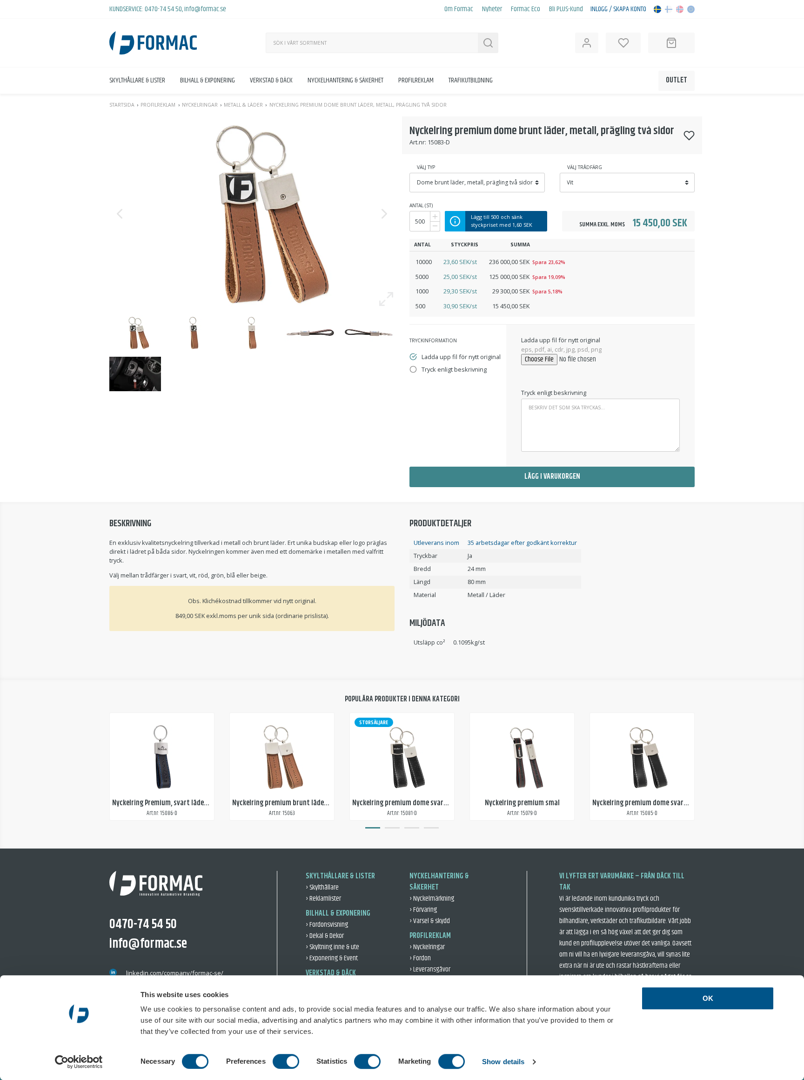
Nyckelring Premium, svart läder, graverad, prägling (188, 803)
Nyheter (492, 9)
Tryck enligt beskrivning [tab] (454, 369)
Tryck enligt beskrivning (553, 392)
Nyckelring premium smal (522, 803)
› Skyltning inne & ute (332, 947)
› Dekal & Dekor (325, 936)
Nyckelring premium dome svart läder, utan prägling (669, 803)
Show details (503, 1062)
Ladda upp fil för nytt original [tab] (461, 357)
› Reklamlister (323, 898)
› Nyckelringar (427, 947)
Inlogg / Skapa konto (618, 9)
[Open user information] (586, 43)
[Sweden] (657, 9)
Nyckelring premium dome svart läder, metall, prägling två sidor (447, 803)
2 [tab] (392, 828)
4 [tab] (431, 828)
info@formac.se (205, 9)
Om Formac (458, 9)
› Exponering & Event (332, 958)
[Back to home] (153, 42)
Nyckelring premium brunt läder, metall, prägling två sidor (318, 803)
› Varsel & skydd (429, 921)
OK (708, 998)
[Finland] (668, 9)
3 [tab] (411, 828)
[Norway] (679, 9)
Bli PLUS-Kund (566, 9)
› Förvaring (423, 910)
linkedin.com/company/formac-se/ (174, 973)
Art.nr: (417, 142)
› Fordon (420, 958)
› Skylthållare (322, 887)
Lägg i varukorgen (552, 476)
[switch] (286, 1061)
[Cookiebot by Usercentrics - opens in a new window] (79, 1062)
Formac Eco (525, 9)
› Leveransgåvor (429, 969)
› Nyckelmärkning (431, 898)
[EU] (691, 9)
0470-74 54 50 (163, 9)
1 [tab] (372, 828)
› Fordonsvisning (327, 925)
